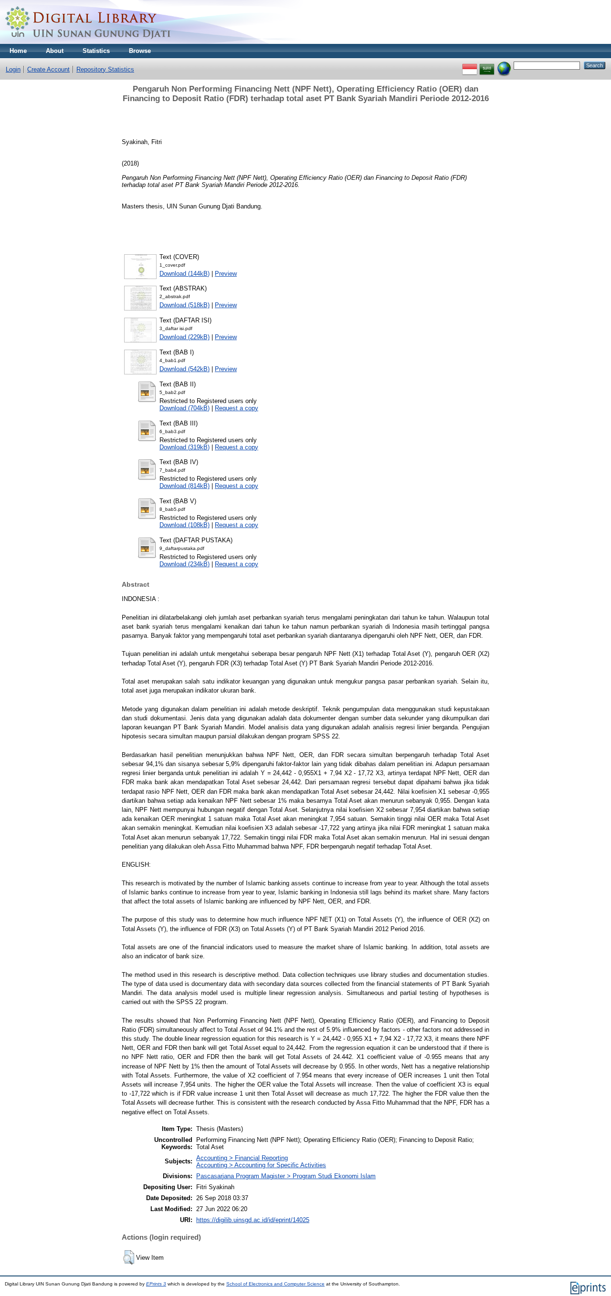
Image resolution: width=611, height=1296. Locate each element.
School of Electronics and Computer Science (275, 1283)
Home (18, 50)
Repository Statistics (105, 69)
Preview (226, 273)
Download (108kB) (184, 525)
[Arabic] (487, 65)
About (54, 50)
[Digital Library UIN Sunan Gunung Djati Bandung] (88, 41)
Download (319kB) (184, 447)
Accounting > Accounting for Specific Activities (261, 1165)
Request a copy (236, 408)
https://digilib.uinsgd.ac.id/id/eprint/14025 (252, 1219)
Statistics (96, 50)
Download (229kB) (184, 337)
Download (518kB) (184, 305)
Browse (140, 50)
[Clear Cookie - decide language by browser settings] (504, 65)
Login (13, 69)
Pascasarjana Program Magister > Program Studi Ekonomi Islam (286, 1176)
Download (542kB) (184, 369)
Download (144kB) (184, 273)
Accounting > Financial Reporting (242, 1157)
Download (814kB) (184, 485)
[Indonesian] (469, 65)
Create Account (48, 69)
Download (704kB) (184, 408)
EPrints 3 (156, 1283)
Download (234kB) (184, 564)
